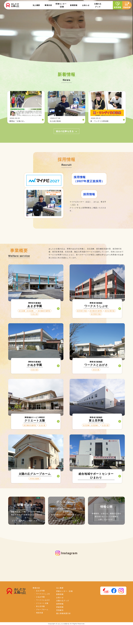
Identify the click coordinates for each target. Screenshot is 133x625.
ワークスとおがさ (43, 600)
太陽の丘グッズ (62, 600)
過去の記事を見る (65, 131)
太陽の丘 (97, 5)
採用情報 (117, 7)
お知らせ (85, 5)
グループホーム (42, 609)
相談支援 (39, 612)
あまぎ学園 (40, 590)
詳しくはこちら (36, 308)
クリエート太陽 (42, 603)
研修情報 (127, 7)
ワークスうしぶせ (43, 593)
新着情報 (73, 5)
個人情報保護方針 (63, 613)
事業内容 (48, 5)
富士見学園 (40, 606)
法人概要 (36, 5)
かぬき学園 (40, 597)
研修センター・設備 (64, 591)
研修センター (61, 5)
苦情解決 (59, 610)
